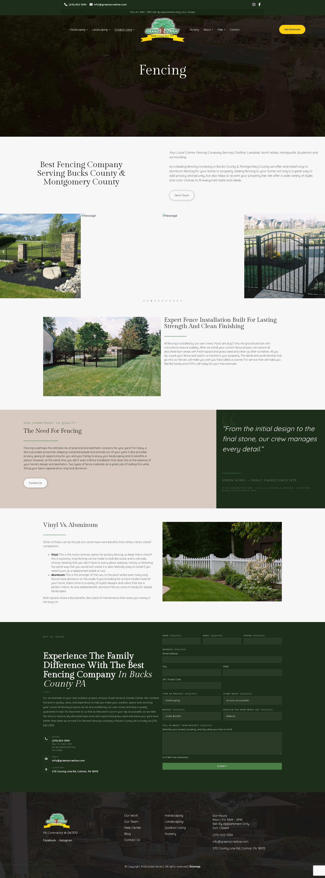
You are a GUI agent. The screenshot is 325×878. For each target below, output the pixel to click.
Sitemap (194, 866)
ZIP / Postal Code (171, 679)
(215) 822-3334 (61, 740)
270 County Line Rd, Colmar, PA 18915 (75, 771)
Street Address (170, 653)
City (164, 666)
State (226, 666)
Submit (222, 766)
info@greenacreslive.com (68, 760)
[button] (144, 301)
